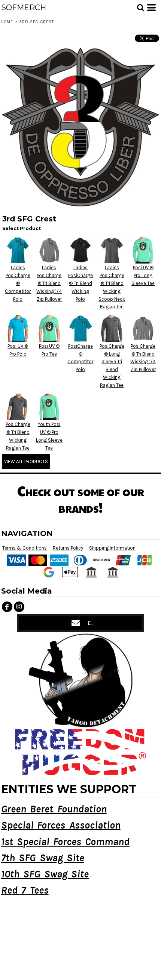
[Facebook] (7, 606)
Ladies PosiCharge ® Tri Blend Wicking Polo (80, 283)
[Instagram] (19, 606)
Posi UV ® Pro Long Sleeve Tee (143, 275)
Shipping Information (112, 548)
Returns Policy (68, 548)
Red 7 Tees (25, 890)
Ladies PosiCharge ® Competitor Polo (18, 283)
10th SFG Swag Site (45, 874)
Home (7, 22)
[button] (140, 7)
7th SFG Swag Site (42, 858)
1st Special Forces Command (65, 842)
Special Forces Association (61, 825)
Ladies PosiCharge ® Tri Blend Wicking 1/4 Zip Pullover (49, 283)
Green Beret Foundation (54, 809)
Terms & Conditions (24, 548)
